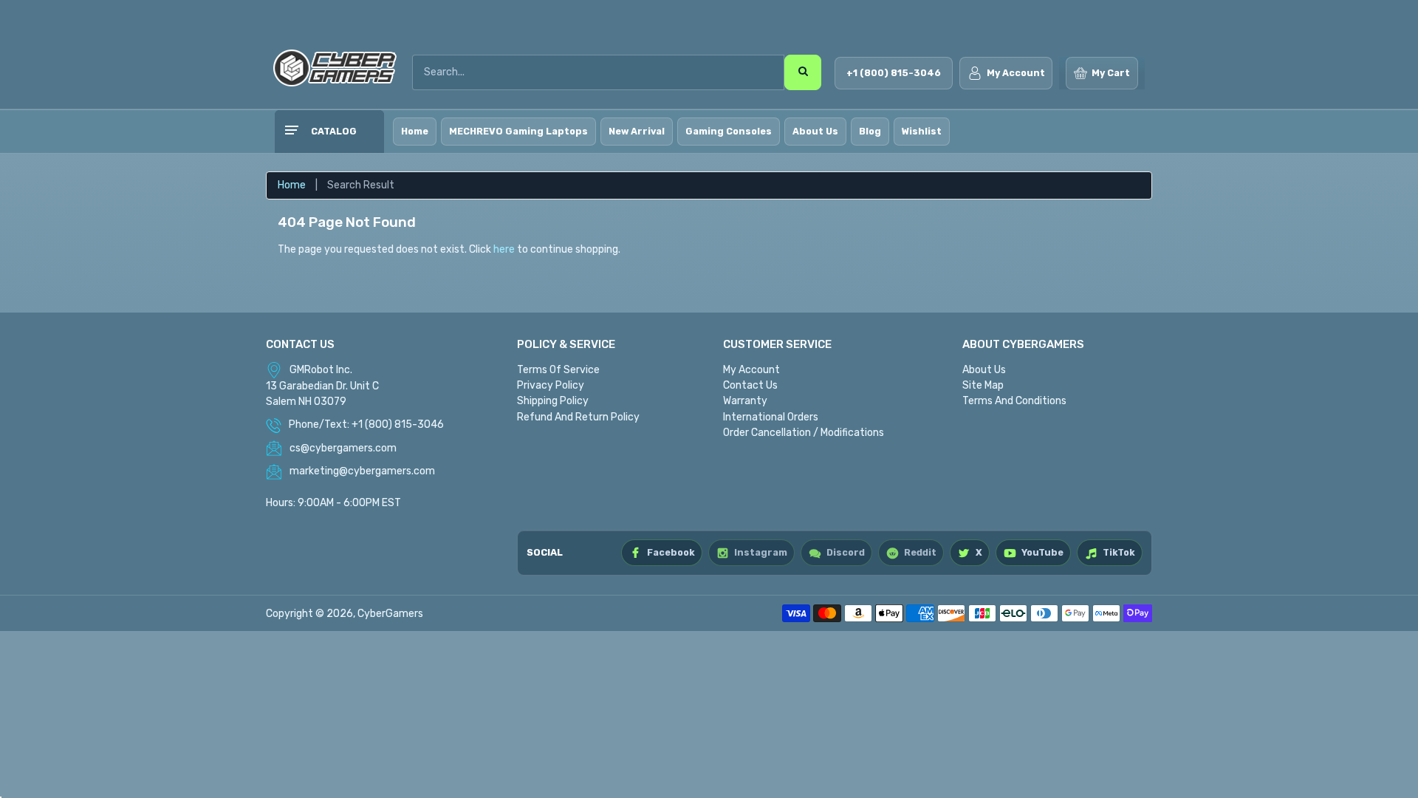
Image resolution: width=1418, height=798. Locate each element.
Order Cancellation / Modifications (803, 432)
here (504, 249)
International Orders (770, 417)
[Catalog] (291, 131)
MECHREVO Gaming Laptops (518, 131)
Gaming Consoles (728, 131)
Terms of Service (558, 370)
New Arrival (637, 131)
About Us (815, 131)
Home (414, 131)
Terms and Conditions (1014, 401)
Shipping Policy (553, 401)
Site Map (983, 385)
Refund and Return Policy (578, 417)
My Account (751, 370)
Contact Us (750, 385)
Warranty (745, 401)
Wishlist (922, 131)
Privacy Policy (550, 385)
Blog (870, 131)
